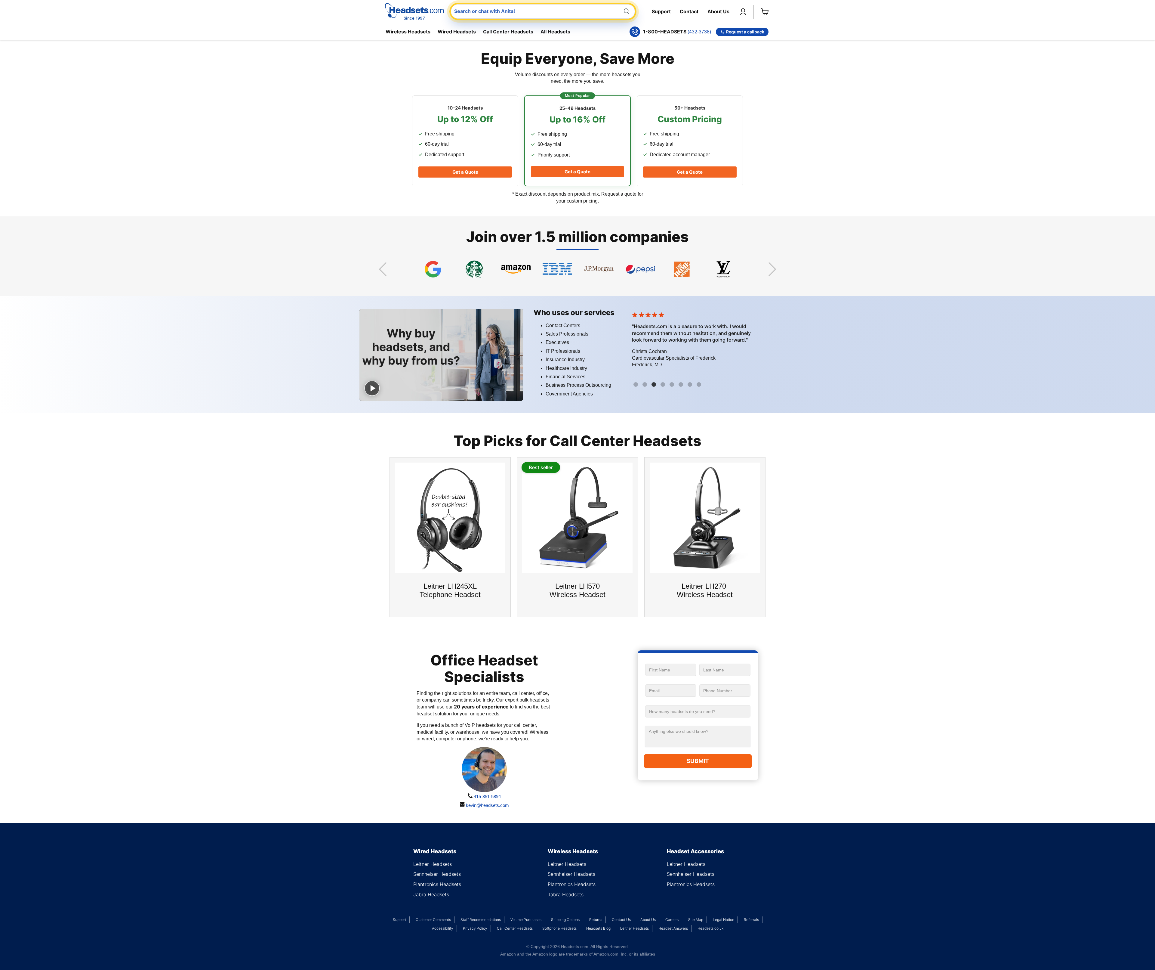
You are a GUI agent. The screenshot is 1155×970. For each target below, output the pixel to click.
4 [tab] (664, 385)
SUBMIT (698, 761)
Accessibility (442, 928)
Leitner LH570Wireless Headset (577, 590)
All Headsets (555, 32)
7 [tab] (691, 385)
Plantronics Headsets (437, 884)
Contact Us (621, 919)
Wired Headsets (457, 32)
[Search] (626, 11)
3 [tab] (654, 385)
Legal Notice (723, 919)
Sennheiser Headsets (437, 874)
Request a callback (745, 31)
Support (661, 11)
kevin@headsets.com (487, 805)
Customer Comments (433, 919)
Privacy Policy (475, 928)
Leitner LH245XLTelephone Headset (450, 590)
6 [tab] (682, 385)
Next (772, 269)
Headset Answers (673, 928)
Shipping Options (565, 919)
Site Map (695, 919)
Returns (595, 919)
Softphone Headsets (559, 928)
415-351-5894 (487, 796)
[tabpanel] (714, 341)
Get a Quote (465, 172)
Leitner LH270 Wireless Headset (705, 590)
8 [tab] (700, 385)
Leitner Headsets (432, 864)
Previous (383, 269)
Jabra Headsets (431, 894)
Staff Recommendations (480, 919)
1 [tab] (636, 385)
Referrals (751, 919)
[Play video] (372, 388)
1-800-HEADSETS (677, 32)
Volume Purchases (525, 919)
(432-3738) (699, 31)
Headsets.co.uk (710, 928)
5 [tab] (673, 385)
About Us (718, 11)
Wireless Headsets (408, 32)
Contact (689, 11)
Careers (672, 919)
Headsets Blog (598, 928)
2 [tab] (645, 385)
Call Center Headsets (508, 32)
